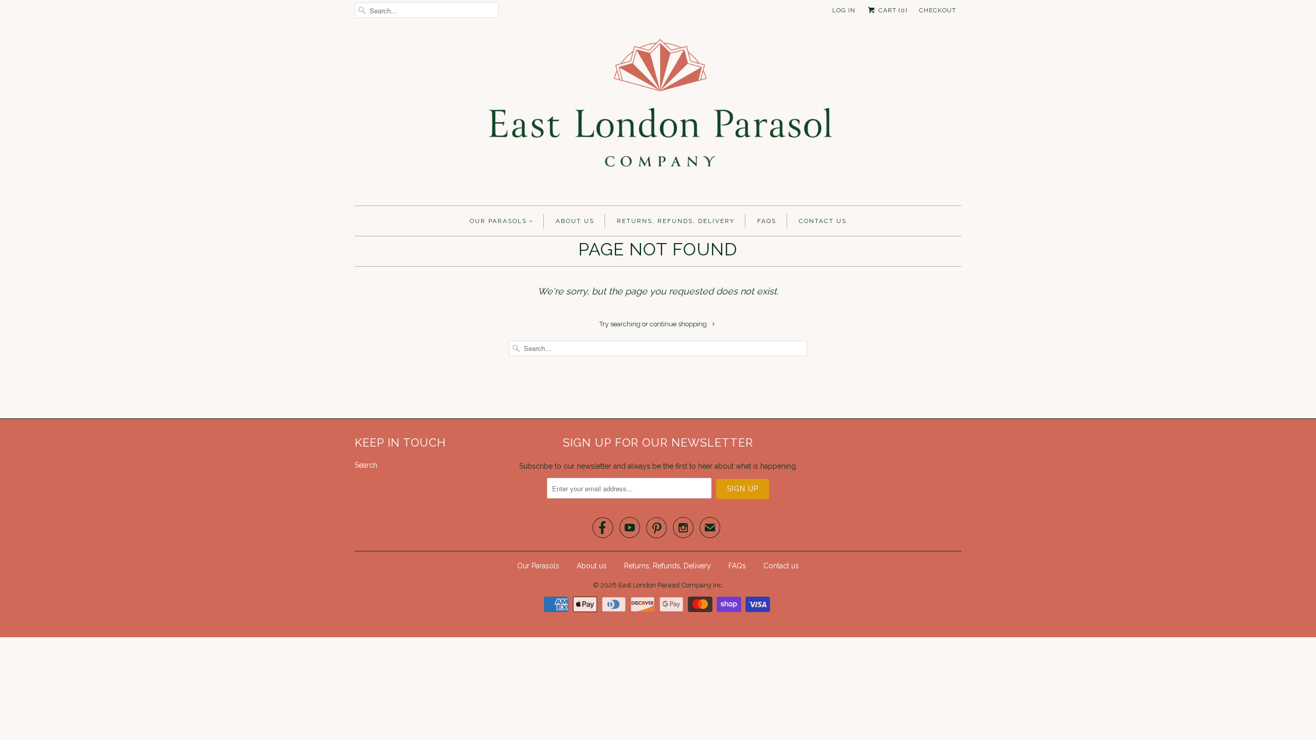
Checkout (937, 10)
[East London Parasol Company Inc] (658, 115)
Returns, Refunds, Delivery (676, 221)
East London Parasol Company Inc (670, 585)
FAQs (766, 221)
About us (575, 221)
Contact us (823, 221)
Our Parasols (498, 221)
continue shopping (679, 324)
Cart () (891, 10)
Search (366, 465)
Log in (843, 10)
